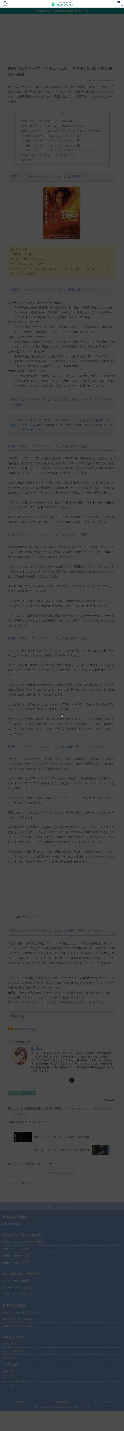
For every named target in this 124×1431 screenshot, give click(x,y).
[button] (114, 795)
